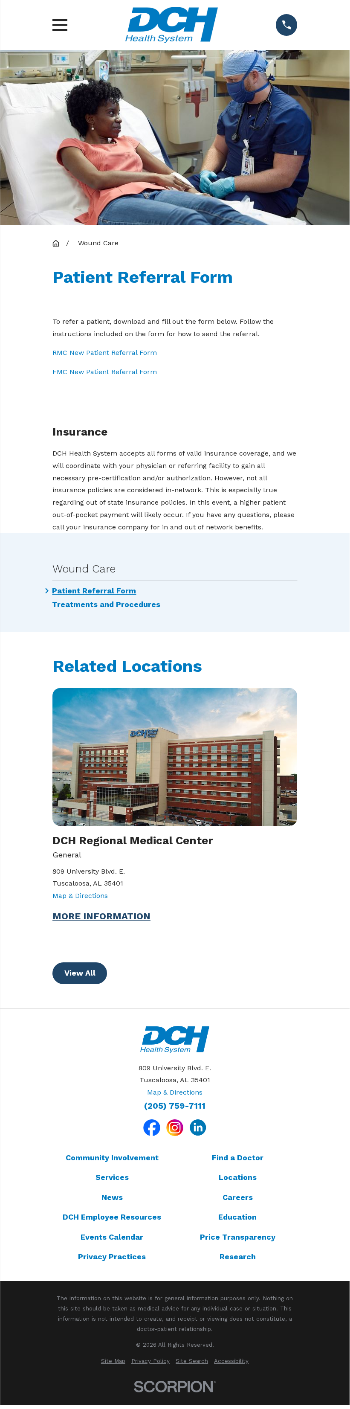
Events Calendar (112, 1236)
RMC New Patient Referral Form (104, 353)
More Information (101, 916)
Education (237, 1216)
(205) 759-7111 (174, 1106)
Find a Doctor (237, 1157)
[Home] (171, 25)
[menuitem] (113, 1361)
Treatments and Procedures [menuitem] (106, 604)
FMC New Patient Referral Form (104, 372)
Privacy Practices (112, 1256)
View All (79, 972)
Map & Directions (80, 896)
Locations (238, 1177)
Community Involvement (112, 1157)
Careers (238, 1197)
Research (238, 1256)
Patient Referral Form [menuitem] (94, 591)
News (112, 1197)
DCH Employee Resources (112, 1216)
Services (112, 1177)
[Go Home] (55, 243)
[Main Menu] (59, 24)
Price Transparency (237, 1236)
